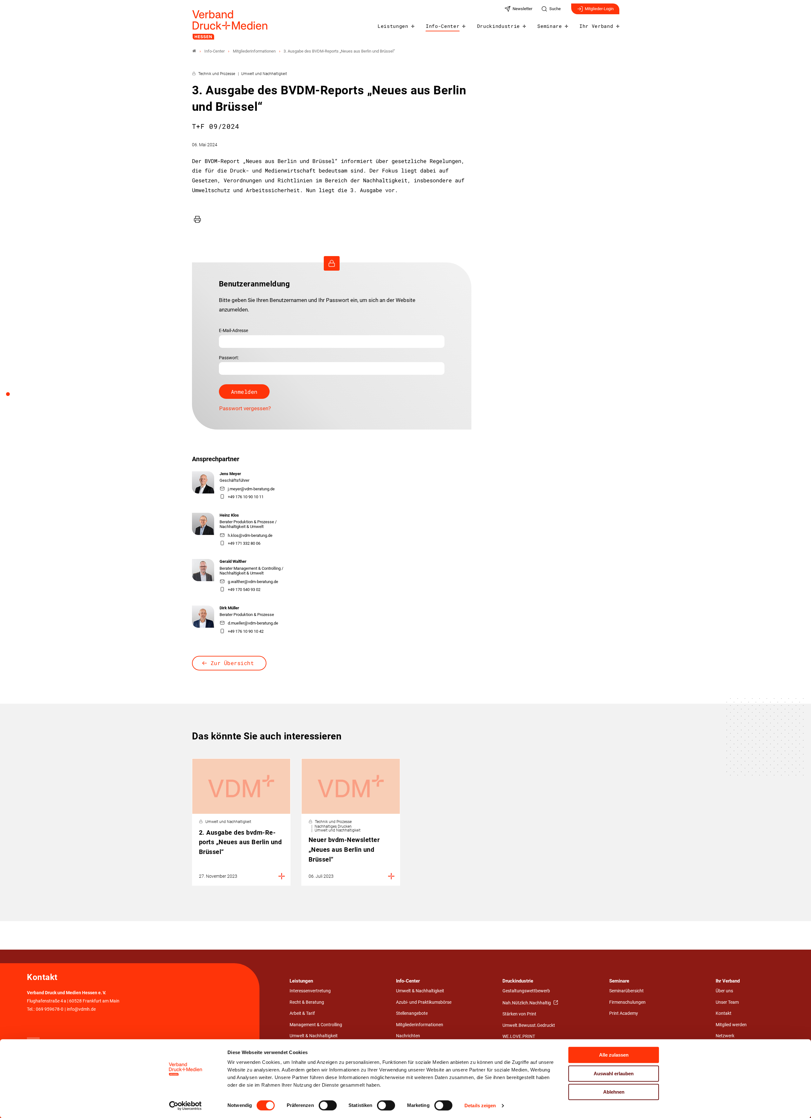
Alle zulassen (614, 1055)
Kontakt (723, 1013)
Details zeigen (480, 1105)
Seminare (549, 26)
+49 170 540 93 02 (244, 589)
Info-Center (442, 26)
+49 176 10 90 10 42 (246, 631)
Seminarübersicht (626, 991)
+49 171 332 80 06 (244, 543)
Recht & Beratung (307, 1002)
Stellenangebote (412, 1013)
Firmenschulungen (627, 1002)
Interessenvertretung (310, 991)
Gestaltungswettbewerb (526, 991)
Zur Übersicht (232, 663)
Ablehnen (613, 1092)
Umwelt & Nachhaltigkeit (314, 1036)
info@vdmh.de (81, 1009)
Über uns (724, 991)
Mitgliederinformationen (419, 1024)
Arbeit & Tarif (302, 1013)
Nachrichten (408, 1036)
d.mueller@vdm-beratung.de (253, 623)
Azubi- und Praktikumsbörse (423, 1002)
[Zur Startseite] (230, 25)
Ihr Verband (596, 26)
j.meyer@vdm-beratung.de (251, 489)
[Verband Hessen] (194, 51)
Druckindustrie (498, 26)
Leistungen (393, 26)
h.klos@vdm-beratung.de (250, 535)
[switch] (328, 1105)
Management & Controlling (316, 1024)
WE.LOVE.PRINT (518, 1036)
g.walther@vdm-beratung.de (253, 581)
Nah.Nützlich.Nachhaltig (527, 1003)
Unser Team (727, 1002)
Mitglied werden (731, 1024)
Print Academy (623, 1013)
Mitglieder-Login (599, 8)
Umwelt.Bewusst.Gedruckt (528, 1025)
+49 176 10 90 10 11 (246, 496)
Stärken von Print (519, 1014)
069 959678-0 (49, 1009)
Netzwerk (725, 1036)
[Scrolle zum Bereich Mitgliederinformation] (11, 396)
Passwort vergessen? (245, 408)
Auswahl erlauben (614, 1073)
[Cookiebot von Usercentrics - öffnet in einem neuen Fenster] (185, 1105)
